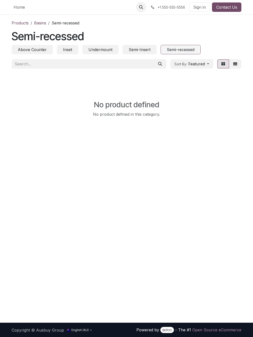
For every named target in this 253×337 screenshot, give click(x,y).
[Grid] (223, 64)
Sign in (199, 7)
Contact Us (226, 7)
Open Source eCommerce (216, 329)
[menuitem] (19, 7)
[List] (235, 64)
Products (20, 22)
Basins (40, 22)
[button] (141, 7)
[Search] (160, 64)
